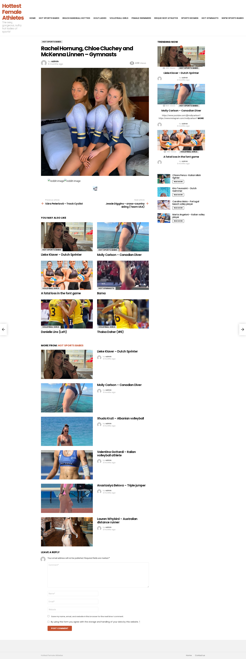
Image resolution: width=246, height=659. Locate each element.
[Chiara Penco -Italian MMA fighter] (163, 179)
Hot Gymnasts (210, 18)
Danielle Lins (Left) (54, 332)
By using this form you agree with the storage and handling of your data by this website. (95, 622)
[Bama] (123, 275)
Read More (178, 182)
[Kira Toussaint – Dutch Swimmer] (163, 192)
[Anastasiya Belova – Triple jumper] (67, 498)
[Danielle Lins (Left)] (67, 314)
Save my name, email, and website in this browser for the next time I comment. (87, 616)
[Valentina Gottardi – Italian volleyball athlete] (67, 464)
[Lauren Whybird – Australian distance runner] (67, 531)
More (201, 118)
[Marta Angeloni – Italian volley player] (163, 218)
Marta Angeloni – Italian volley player (188, 216)
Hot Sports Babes (49, 18)
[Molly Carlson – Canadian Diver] (123, 236)
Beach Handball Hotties (76, 18)
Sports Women (189, 18)
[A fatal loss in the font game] (67, 275)
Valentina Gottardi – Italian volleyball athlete (116, 453)
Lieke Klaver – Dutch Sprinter (61, 255)
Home (32, 18)
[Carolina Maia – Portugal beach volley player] (163, 205)
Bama (101, 293)
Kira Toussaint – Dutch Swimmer (184, 189)
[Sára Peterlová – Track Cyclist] (3, 329)
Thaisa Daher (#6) (110, 332)
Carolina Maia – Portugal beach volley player (185, 203)
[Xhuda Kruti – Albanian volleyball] (67, 431)
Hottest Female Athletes (13, 12)
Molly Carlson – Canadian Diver (119, 255)
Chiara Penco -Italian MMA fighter (186, 176)
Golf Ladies (99, 18)
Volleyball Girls (119, 18)
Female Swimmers (141, 18)
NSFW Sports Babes (233, 18)
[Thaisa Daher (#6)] (123, 314)
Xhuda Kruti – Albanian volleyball (120, 418)
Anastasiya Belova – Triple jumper (121, 485)
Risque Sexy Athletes (166, 18)
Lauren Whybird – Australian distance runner (117, 520)
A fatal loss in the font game (61, 293)
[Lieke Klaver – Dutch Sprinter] (67, 236)
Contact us (200, 655)
